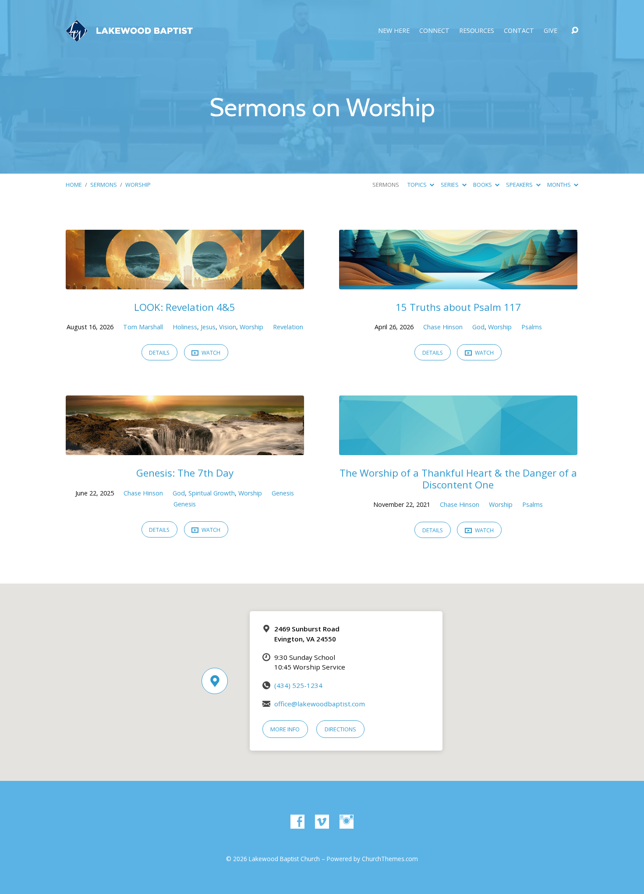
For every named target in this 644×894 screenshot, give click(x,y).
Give (550, 31)
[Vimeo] (322, 822)
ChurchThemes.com (390, 859)
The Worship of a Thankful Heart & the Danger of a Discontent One (458, 479)
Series (450, 185)
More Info (285, 729)
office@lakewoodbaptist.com (319, 703)
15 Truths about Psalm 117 (458, 307)
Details (159, 352)
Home (74, 185)
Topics (417, 185)
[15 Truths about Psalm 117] (458, 283)
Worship (138, 185)
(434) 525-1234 (298, 685)
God (478, 327)
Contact (519, 31)
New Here (394, 31)
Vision (227, 327)
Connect (434, 31)
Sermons (103, 185)
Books (483, 185)
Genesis (283, 493)
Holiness (185, 327)
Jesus (208, 327)
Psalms (531, 327)
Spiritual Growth (211, 493)
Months (559, 185)
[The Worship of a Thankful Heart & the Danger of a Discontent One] (458, 448)
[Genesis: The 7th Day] (185, 448)
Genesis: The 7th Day (185, 473)
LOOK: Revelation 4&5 (184, 307)
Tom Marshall (143, 327)
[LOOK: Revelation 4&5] (185, 283)
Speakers (520, 185)
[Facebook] (297, 822)
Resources (476, 31)
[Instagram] (347, 822)
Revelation (288, 327)
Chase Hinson (443, 327)
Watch (210, 352)
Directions (340, 729)
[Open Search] (574, 30)
